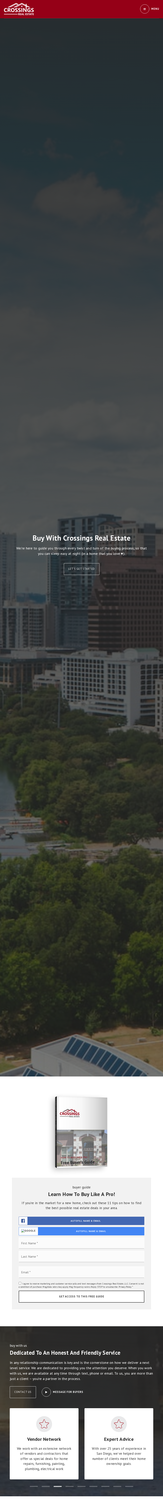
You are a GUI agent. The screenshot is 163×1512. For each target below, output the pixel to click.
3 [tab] (58, 1487)
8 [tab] (117, 1487)
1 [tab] (34, 1487)
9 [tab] (129, 1487)
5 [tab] (81, 1487)
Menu (155, 9)
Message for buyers (68, 1392)
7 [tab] (105, 1487)
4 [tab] (70, 1487)
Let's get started (81, 569)
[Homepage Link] (19, 9)
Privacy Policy (125, 1286)
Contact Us (22, 1392)
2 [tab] (46, 1487)
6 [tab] (93, 1487)
